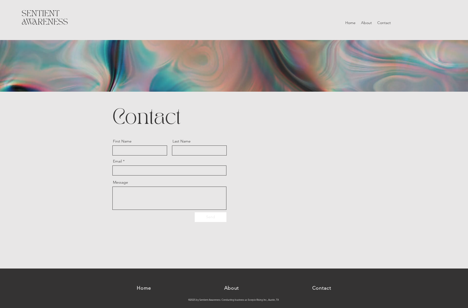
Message (120, 182)
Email (117, 161)
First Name (122, 141)
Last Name (182, 141)
